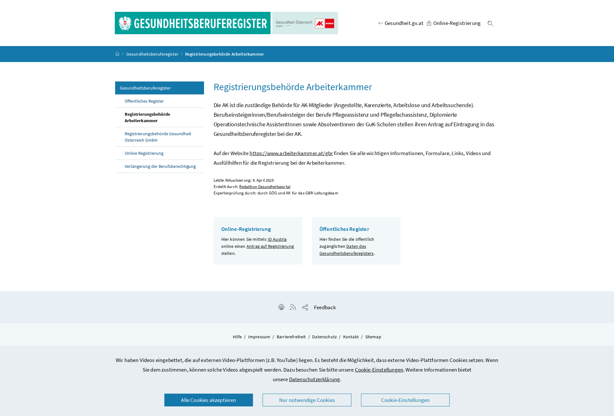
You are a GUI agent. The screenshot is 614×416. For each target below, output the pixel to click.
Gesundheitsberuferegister (152, 54)
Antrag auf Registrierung (270, 246)
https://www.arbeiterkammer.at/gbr (291, 153)
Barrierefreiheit (291, 337)
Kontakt (351, 337)
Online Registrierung (144, 153)
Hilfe (237, 337)
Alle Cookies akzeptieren (208, 400)
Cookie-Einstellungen (379, 369)
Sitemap (373, 337)
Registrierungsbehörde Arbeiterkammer (147, 117)
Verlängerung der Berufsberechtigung (160, 166)
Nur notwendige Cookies (307, 400)
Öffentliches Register (144, 101)
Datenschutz (324, 337)
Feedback (325, 307)
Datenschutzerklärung (314, 379)
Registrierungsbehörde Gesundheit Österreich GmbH (158, 137)
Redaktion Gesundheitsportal (264, 186)
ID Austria (277, 239)
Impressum (259, 337)
